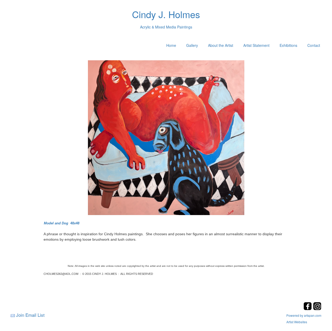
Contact (313, 45)
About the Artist (220, 45)
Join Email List (30, 315)
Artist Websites (296, 322)
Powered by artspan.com (303, 315)
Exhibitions (288, 45)
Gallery (192, 45)
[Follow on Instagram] (317, 308)
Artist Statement (256, 45)
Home (171, 45)
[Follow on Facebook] (308, 308)
